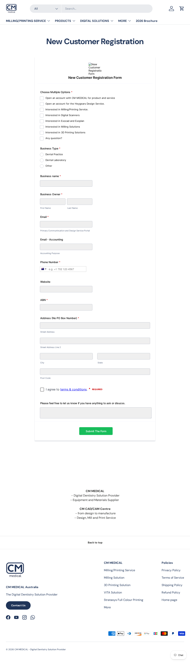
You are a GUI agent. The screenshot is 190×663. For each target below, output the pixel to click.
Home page (169, 600)
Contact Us (18, 605)
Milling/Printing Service (119, 570)
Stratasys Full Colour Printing (123, 600)
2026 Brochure (147, 21)
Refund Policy (171, 592)
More (107, 607)
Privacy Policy (171, 570)
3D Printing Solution (117, 585)
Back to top (95, 542)
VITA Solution (113, 592)
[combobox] (91, 8)
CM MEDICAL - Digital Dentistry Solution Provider (40, 649)
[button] (182, 8)
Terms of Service (173, 578)
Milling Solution (114, 578)
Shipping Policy (172, 585)
